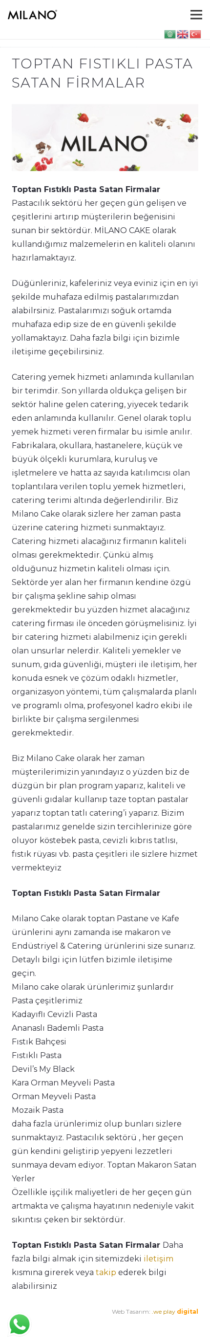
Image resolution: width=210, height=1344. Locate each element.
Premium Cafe (33, 1325)
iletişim (158, 1258)
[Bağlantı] (32, 15)
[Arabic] (170, 33)
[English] (183, 33)
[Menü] (196, 14)
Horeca (127, 1325)
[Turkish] (195, 33)
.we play (175, 1311)
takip (106, 1272)
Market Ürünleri (87, 1325)
